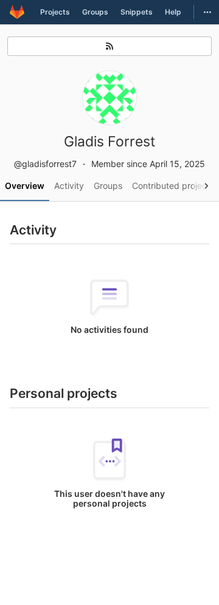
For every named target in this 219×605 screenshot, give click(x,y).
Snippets (136, 11)
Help (173, 11)
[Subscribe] (109, 46)
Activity (69, 185)
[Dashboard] (17, 12)
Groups (95, 11)
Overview (24, 185)
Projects (55, 11)
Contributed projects (173, 185)
